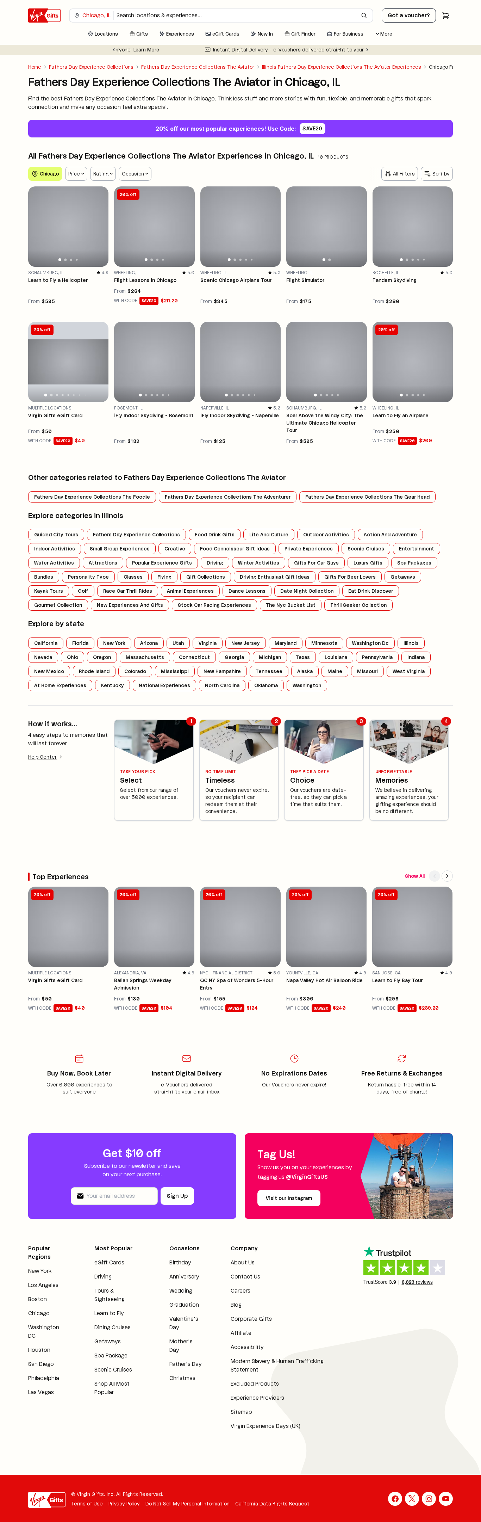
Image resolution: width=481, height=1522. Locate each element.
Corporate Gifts (251, 1318)
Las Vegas (41, 1392)
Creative (174, 549)
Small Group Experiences (120, 549)
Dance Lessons (247, 591)
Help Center (42, 757)
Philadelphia (43, 1378)
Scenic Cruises (366, 549)
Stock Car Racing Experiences (214, 605)
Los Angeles (43, 1285)
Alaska (305, 671)
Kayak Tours (48, 591)
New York (114, 643)
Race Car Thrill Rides (127, 591)
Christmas (182, 1378)
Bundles (43, 577)
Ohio (72, 657)
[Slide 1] (59, 259)
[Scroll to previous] (434, 876)
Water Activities (54, 563)
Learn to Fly (109, 1313)
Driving (215, 563)
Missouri (367, 671)
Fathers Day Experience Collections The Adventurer (228, 497)
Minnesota (324, 643)
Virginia (208, 643)
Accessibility (247, 1347)
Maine (334, 671)
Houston (39, 1350)
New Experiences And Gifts (130, 605)
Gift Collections (205, 577)
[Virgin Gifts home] (44, 15)
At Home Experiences (60, 685)
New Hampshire (222, 671)
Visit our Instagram (289, 1198)
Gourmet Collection (58, 605)
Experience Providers (257, 1397)
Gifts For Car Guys (316, 563)
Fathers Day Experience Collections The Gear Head (367, 497)
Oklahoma (266, 685)
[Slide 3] (71, 260)
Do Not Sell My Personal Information (187, 1503)
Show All (415, 876)
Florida (80, 643)
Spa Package (110, 1355)
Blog (236, 1304)
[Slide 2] (65, 260)
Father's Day (185, 1364)
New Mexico (49, 671)
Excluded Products (255, 1383)
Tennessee (269, 671)
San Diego (41, 1364)
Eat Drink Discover (370, 591)
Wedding (180, 1290)
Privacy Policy (124, 1504)
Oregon (102, 657)
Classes (133, 577)
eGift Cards (109, 1262)
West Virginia (409, 671)
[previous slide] (36, 227)
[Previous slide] (114, 49)
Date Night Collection (306, 591)
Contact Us (245, 1276)
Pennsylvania (377, 657)
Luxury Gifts (368, 563)
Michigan (270, 657)
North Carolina (222, 685)
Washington (307, 685)
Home (34, 66)
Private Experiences (309, 549)
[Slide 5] (252, 260)
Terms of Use (87, 1504)
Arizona (149, 643)
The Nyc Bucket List (291, 605)
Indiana (416, 657)
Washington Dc (370, 643)
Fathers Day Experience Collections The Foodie (92, 497)
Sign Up (177, 1196)
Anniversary (184, 1276)
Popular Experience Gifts (162, 563)
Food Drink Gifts (215, 534)
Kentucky (112, 685)
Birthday (180, 1262)
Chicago (39, 1313)
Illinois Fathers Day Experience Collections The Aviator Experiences (341, 66)
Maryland (285, 643)
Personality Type (88, 577)
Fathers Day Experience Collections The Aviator (197, 66)
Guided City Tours (56, 534)
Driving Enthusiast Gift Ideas (275, 577)
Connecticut (194, 657)
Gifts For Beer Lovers (350, 577)
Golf (83, 591)
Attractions (103, 563)
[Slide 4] (77, 260)
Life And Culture (268, 534)
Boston (37, 1299)
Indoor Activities (54, 549)
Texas (303, 657)
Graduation (184, 1304)
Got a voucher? (409, 15)
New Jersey (245, 643)
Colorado (135, 671)
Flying (164, 577)
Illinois (411, 643)
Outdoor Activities (326, 534)
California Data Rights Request (272, 1504)
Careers (240, 1290)
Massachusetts (145, 657)
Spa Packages (414, 563)
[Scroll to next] (447, 876)
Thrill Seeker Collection (358, 605)
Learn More (335, 50)
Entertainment (416, 549)
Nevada (43, 657)
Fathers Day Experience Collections (91, 66)
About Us (243, 1262)
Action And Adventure (390, 534)
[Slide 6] (74, 395)
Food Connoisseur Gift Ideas (235, 549)
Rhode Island (94, 671)
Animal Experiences (190, 591)
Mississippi (175, 671)
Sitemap (241, 1412)
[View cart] (446, 15)
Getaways (403, 577)
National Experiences (164, 685)
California (45, 643)
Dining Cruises (112, 1327)
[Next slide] (367, 49)
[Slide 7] (79, 394)
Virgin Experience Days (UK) (265, 1426)
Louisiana (336, 657)
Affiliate (241, 1333)
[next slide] (100, 227)
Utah (178, 643)
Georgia (234, 657)
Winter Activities (258, 563)
